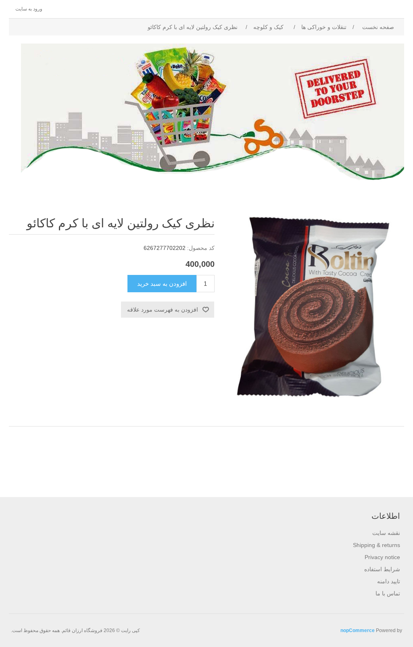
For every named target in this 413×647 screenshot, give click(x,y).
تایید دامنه (388, 581)
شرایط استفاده (382, 569)
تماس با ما (387, 593)
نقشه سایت (386, 533)
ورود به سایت (28, 9)
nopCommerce (357, 630)
